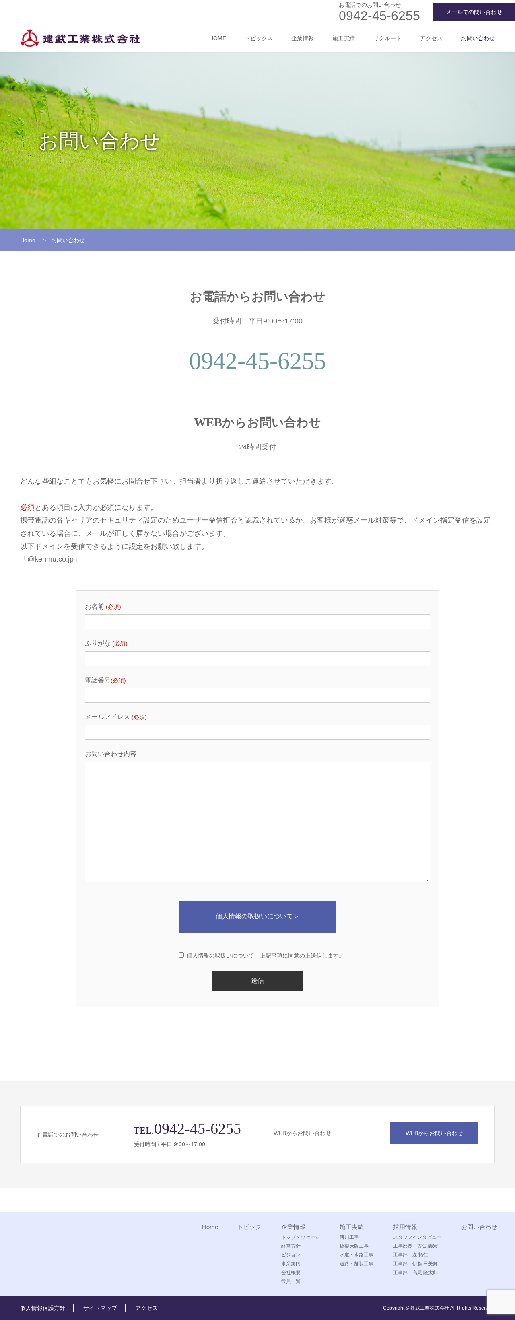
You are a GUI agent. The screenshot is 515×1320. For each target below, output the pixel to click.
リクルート (387, 38)
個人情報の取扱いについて (257, 916)
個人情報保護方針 (42, 1308)
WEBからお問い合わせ (434, 1133)
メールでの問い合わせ (474, 12)
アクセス (431, 38)
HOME (217, 38)
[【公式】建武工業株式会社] (80, 38)
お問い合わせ (478, 38)
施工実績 (343, 38)
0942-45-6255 (379, 15)
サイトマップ (100, 1308)
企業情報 (302, 38)
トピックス (259, 38)
